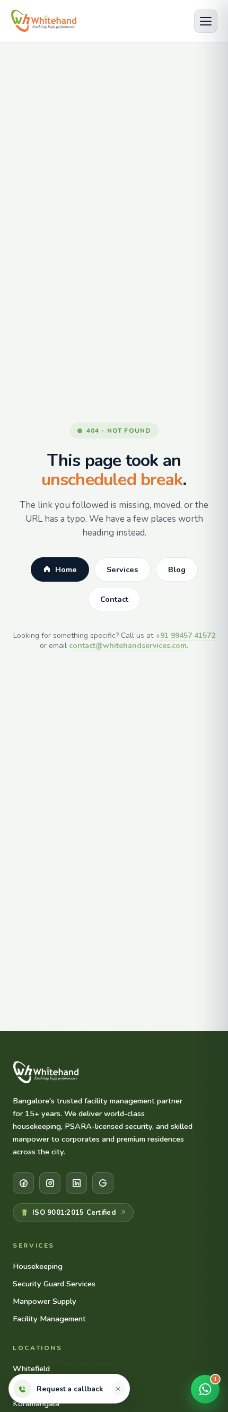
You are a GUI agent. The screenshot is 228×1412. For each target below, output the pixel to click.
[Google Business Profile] (102, 1183)
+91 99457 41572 (185, 635)
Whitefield (31, 1368)
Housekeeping (38, 1266)
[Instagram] (49, 1183)
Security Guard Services (54, 1283)
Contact (114, 599)
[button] (118, 1389)
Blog (177, 569)
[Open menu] (205, 21)
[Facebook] (23, 1183)
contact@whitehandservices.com (128, 646)
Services (122, 569)
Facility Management (49, 1318)
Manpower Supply (44, 1301)
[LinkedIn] (76, 1183)
